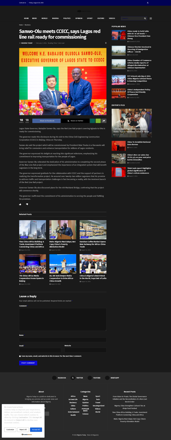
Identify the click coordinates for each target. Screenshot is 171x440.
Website (68, 346)
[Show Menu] (151, 18)
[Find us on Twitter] (148, 3)
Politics (67, 18)
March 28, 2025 (133, 55)
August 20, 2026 (25, 284)
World (44, 18)
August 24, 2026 (86, 250)
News (34, 18)
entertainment (73, 412)
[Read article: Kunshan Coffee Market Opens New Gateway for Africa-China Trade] (93, 229)
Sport (89, 18)
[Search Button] (145, 18)
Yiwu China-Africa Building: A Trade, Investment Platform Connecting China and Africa (31, 244)
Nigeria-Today (81, 435)
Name (22, 335)
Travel (97, 403)
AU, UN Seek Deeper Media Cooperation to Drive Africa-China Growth (61, 278)
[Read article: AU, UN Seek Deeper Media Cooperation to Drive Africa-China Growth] (62, 263)
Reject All (23, 430)
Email (22, 346)
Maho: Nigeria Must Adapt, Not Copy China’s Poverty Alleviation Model (62, 244)
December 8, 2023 (134, 163)
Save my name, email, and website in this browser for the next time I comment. (52, 356)
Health (73, 415)
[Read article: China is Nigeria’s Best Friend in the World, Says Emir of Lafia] (93, 263)
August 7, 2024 (133, 176)
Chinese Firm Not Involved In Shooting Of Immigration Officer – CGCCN (139, 49)
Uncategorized (98, 406)
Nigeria (55, 18)
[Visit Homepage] (84, 11)
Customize (10, 430)
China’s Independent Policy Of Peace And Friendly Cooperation (138, 92)
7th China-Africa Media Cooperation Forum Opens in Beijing (31, 278)
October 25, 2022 (134, 97)
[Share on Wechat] (98, 121)
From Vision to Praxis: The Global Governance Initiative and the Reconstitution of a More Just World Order (130, 399)
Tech (98, 399)
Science (85, 414)
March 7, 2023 (133, 147)
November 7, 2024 (134, 84)
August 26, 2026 (55, 250)
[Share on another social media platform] (103, 121)
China (73, 406)
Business (28, 25)
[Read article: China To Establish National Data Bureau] (119, 146)
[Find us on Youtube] (47, 414)
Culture (100, 18)
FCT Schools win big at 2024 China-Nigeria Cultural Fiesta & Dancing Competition (139, 78)
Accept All (36, 430)
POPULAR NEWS (85, 410)
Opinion (78, 18)
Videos (112, 18)
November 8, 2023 (134, 41)
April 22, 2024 (133, 71)
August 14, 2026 (85, 281)
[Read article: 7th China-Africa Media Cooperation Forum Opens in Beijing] (32, 263)
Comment (23, 306)
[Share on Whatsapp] (92, 121)
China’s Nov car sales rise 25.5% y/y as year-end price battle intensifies (139, 157)
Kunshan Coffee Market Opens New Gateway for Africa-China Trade (93, 244)
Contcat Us (22, 3)
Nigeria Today (26, 43)
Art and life (73, 399)
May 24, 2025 (119, 135)
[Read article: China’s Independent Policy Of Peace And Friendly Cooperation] (119, 93)
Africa (73, 396)
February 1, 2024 (41, 43)
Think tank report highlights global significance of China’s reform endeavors (139, 170)
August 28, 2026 (25, 250)
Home (26, 18)
